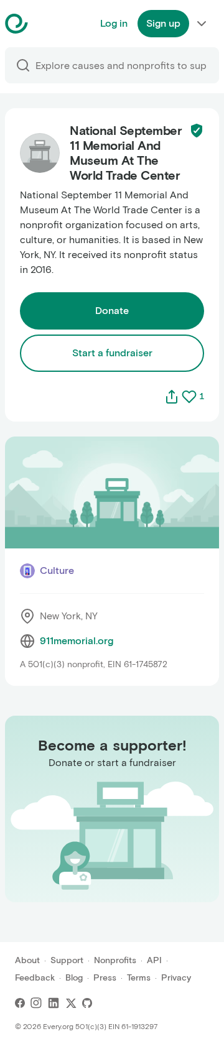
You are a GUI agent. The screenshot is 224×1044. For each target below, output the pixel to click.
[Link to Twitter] (71, 1003)
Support (66, 960)
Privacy (176, 977)
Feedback (35, 977)
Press (104, 977)
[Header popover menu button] (201, 23)
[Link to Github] (87, 1003)
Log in (114, 23)
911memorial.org (76, 641)
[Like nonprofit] (189, 397)
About (27, 960)
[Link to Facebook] (20, 1003)
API (154, 960)
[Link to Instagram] (36, 1003)
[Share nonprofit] (171, 396)
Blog (74, 977)
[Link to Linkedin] (53, 1003)
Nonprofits (115, 960)
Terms (139, 977)
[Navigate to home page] (47, 24)
